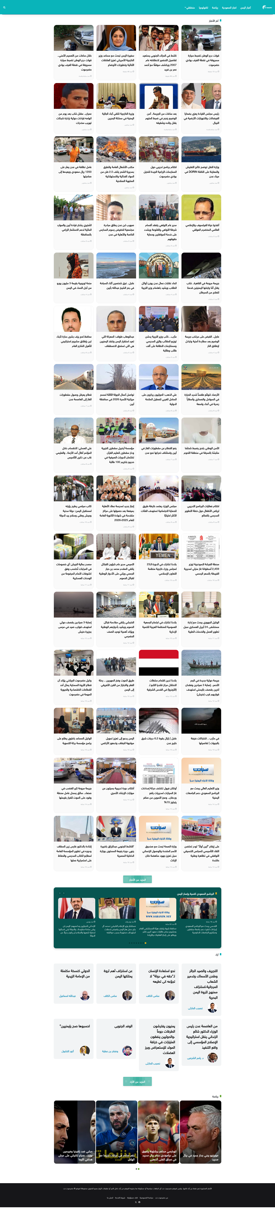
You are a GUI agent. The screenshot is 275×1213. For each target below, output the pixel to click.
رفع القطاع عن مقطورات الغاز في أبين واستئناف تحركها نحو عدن (159, 450)
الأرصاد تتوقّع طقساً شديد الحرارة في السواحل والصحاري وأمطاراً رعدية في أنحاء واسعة (201, 399)
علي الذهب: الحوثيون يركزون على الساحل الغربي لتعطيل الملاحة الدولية (159, 399)
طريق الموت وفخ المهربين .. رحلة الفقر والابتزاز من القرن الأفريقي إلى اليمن (116, 685)
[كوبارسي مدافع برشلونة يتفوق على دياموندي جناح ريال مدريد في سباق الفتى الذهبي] (158, 1132)
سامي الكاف (152, 995)
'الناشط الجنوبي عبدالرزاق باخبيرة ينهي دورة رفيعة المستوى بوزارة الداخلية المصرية (117, 851)
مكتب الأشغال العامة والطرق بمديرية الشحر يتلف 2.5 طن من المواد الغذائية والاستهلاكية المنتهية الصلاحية (117, 173)
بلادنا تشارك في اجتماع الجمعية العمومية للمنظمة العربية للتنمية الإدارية (159, 626)
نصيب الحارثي (195, 1008)
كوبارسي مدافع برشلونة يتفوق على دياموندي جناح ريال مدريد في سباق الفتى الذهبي (159, 1154)
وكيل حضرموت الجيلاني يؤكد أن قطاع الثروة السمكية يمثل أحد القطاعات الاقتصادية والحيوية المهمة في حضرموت (75, 687)
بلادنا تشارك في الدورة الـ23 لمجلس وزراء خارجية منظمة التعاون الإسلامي (162, 568)
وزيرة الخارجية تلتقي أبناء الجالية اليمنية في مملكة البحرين (118, 115)
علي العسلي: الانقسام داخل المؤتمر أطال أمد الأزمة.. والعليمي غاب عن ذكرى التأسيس (74, 452)
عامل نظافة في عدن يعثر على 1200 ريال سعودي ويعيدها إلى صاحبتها (75, 171)
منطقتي (190, 7)
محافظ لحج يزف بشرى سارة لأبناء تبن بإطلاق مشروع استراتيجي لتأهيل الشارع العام (74, 341)
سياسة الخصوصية (146, 1197)
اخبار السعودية (229, 7)
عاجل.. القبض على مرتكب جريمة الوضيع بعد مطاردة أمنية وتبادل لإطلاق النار (202, 341)
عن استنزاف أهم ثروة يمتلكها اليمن (118, 972)
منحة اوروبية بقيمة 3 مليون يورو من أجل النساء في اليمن (74, 285)
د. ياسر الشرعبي (195, 1058)
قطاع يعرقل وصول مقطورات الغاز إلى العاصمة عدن (76, 396)
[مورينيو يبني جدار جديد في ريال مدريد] (200, 1132)
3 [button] (141, 943)
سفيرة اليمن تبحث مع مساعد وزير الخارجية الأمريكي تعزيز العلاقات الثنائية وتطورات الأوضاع (116, 60)
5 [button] (136, 943)
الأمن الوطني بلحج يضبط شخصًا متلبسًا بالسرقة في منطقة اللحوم (201, 450)
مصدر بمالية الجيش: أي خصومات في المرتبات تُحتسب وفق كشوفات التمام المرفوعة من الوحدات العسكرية (74, 570)
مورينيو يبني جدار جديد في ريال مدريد (200, 1156)
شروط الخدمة (120, 1197)
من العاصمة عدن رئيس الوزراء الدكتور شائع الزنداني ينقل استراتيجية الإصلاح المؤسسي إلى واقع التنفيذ (202, 1036)
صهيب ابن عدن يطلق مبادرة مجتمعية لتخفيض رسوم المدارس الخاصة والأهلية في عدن (116, 229)
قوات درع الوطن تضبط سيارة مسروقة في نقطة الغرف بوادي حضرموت (202, 60)
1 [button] (145, 943)
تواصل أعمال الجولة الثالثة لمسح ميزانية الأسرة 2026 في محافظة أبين (117, 399)
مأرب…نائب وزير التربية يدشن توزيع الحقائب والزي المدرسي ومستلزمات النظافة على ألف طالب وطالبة (161, 343)
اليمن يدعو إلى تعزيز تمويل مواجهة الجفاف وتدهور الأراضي (117, 740)
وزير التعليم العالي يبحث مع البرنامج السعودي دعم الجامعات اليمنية (202, 792)
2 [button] (143, 943)
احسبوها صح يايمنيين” (75, 1025)
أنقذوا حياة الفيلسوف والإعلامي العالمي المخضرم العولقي (202, 227)
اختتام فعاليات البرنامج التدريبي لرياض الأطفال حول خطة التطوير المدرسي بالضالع (202, 510)
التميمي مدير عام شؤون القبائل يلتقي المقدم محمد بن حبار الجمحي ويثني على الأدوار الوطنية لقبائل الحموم (116, 570)
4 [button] (138, 943)
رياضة (215, 7)
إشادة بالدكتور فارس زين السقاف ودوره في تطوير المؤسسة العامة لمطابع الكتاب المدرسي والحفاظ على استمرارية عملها (74, 853)
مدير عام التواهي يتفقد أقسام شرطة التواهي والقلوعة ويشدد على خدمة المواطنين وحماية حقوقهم (160, 231)
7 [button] (131, 943)
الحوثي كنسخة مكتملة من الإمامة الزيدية (75, 972)
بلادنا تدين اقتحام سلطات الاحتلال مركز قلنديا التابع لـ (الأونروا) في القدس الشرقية (162, 685)
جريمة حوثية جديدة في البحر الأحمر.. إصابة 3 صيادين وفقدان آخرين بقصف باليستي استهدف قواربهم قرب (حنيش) (202, 687)
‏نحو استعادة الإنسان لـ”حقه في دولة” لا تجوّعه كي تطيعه (162, 975)
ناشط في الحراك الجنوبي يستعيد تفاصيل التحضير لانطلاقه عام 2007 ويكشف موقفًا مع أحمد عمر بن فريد (160, 62)
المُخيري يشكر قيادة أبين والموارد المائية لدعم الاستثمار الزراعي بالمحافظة (74, 229)
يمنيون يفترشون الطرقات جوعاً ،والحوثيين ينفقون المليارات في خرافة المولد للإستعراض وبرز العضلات (160, 1038)
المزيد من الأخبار (137, 879)
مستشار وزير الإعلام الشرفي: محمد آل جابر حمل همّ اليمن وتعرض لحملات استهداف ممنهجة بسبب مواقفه (119, 929)
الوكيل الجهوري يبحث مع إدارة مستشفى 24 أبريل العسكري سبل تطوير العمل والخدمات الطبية (201, 626)
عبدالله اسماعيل (67, 995)
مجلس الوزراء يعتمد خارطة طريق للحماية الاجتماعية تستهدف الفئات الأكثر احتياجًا (159, 510)
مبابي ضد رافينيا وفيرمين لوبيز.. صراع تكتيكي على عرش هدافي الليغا (75, 1154)
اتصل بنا (110, 1197)
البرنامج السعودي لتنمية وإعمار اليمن (195, 893)
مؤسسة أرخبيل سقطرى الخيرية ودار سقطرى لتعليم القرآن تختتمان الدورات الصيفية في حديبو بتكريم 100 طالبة (118, 454)
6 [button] (134, 943)
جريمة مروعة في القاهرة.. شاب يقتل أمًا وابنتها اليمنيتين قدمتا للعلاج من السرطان (203, 287)
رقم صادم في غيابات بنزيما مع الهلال (116, 1156)
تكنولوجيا (203, 7)
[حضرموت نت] (267, 7)
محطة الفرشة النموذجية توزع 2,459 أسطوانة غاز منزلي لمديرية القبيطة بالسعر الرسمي (201, 568)
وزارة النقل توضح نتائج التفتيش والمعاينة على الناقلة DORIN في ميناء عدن (202, 171)
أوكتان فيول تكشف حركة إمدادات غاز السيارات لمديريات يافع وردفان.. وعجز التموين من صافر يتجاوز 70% (159, 795)
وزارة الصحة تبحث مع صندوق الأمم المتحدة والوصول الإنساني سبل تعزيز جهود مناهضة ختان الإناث (159, 853)
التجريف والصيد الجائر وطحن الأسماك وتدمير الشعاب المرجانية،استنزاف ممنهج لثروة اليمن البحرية (202, 983)
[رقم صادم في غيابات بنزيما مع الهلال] (116, 1132)
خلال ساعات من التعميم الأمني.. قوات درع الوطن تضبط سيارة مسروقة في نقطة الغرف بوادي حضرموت (74, 62)
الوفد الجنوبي (123, 1025)
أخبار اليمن (245, 7)
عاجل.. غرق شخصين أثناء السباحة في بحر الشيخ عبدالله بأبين (117, 285)
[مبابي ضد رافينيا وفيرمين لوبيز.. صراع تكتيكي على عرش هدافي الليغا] (74, 1132)
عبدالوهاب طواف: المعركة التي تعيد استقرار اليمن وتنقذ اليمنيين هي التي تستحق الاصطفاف (117, 341)
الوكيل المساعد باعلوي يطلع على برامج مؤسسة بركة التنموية (74, 740)
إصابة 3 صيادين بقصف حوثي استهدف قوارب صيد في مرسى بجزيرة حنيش (75, 626)
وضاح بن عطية (110, 1051)
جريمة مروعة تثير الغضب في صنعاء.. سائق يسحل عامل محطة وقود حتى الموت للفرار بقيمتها (74, 792)
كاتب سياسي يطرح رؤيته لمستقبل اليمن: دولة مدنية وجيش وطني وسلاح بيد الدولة (75, 510)
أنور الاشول (68, 1051)
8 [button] (129, 943)
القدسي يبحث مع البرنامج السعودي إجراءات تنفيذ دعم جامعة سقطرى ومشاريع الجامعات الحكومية (201, 929)
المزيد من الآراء (137, 1081)
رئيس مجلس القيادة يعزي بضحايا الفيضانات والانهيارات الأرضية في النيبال (201, 118)
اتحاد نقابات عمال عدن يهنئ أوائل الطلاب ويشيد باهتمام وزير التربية (159, 285)
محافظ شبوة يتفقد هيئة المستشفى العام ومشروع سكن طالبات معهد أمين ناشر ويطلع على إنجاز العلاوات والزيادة (157, 931)
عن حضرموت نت (161, 1197)
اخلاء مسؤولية (132, 1197)
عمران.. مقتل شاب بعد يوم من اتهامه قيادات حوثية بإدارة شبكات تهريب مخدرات (74, 118)
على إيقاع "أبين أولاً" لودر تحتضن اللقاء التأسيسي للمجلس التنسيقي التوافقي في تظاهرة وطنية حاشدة (201, 853)
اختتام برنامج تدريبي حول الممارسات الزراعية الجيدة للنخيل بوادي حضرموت (160, 171)
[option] (198, 916)
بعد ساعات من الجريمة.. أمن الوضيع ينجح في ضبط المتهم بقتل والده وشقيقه (161, 118)
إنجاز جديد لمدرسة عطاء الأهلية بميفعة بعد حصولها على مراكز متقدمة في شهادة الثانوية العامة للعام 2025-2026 (117, 512)
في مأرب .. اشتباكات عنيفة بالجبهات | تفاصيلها (205, 740)
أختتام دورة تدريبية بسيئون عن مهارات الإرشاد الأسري (118, 790)
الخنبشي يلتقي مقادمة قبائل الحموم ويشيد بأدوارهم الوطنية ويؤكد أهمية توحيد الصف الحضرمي (117, 629)
